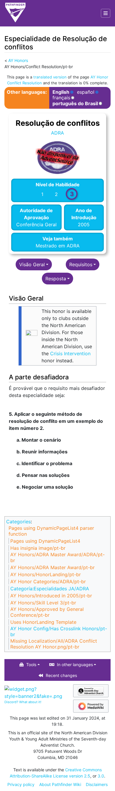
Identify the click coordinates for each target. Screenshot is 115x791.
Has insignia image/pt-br (37, 548)
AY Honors (18, 60)
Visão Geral (32, 264)
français (61, 97)
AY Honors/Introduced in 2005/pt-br (51, 596)
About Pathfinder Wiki (60, 784)
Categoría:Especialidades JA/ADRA (49, 588)
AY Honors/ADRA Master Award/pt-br (52, 567)
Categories (18, 521)
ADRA (57, 133)
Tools (31, 664)
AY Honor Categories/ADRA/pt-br (48, 581)
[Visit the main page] (15, 13)
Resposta (55, 278)
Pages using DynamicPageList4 (45, 541)
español (85, 92)
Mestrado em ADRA (58, 246)
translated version (50, 77)
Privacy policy (20, 784)
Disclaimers (97, 784)
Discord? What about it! (22, 702)
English (60, 92)
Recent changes (61, 675)
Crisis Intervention (70, 353)
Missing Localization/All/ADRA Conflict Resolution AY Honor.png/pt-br (53, 644)
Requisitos (80, 264)
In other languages (75, 664)
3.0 (101, 775)
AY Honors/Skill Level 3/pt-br (43, 603)
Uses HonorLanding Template (43, 622)
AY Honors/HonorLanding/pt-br (45, 574)
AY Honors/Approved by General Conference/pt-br (47, 612)
